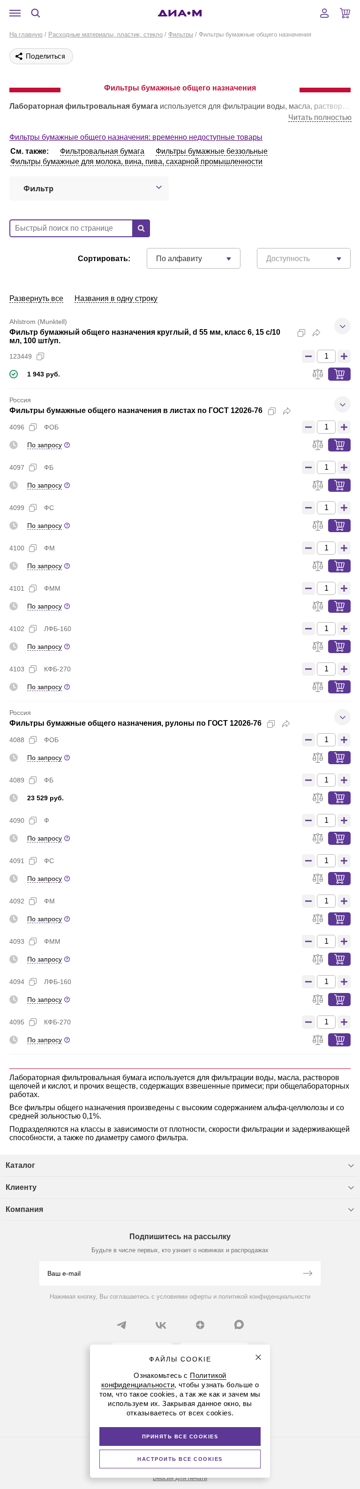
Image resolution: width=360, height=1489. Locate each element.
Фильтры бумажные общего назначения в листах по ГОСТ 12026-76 (135, 410)
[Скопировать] (301, 333)
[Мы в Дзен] (200, 1325)
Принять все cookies (180, 1436)
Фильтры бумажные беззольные (212, 151)
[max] (239, 1324)
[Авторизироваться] (324, 13)
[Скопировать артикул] (40, 356)
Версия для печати (180, 1477)
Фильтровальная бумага (102, 151)
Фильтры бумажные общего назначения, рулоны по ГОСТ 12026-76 (135, 723)
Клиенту (21, 1187)
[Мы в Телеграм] (121, 1325)
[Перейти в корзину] (345, 13)
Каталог (20, 1165)
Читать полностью (320, 117)
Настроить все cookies (180, 1459)
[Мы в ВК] (160, 1325)
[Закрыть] (258, 1357)
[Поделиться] (316, 333)
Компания (24, 1209)
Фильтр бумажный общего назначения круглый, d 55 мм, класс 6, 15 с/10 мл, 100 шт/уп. (144, 336)
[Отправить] (307, 1274)
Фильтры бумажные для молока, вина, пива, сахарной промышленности (136, 161)
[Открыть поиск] (35, 13)
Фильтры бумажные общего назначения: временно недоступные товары (135, 137)
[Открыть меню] (15, 13)
